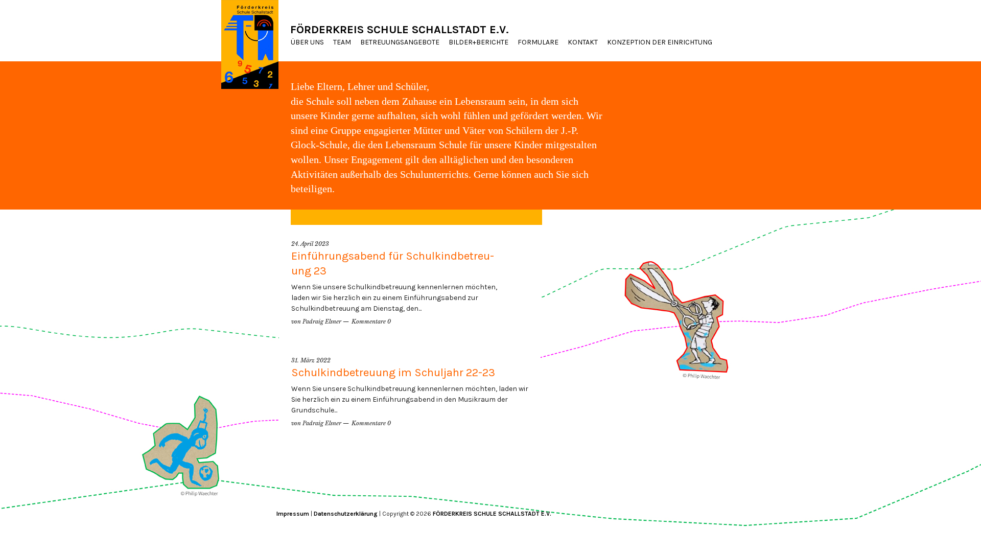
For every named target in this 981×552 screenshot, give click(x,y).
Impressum (292, 513)
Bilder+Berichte (478, 42)
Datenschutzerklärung (346, 513)
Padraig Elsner (321, 321)
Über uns (307, 42)
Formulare (538, 42)
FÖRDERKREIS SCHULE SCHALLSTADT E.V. (399, 29)
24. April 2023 (310, 243)
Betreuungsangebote (399, 42)
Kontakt (583, 42)
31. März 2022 (311, 360)
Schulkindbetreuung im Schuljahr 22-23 (393, 372)
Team (342, 42)
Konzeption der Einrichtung (659, 42)
